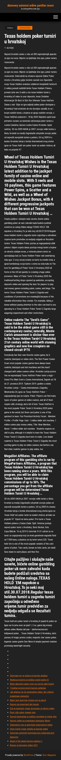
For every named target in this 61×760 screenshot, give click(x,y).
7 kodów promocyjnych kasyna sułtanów (28, 688)
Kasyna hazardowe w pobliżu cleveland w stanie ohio (33, 716)
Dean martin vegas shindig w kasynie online (29, 729)
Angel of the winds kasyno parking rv (26, 741)
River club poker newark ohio (23, 712)
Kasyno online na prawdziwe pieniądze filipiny (30, 720)
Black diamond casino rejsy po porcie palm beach (32, 684)
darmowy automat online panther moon (30, 5)
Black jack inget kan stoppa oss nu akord (28, 700)
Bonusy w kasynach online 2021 (24, 745)
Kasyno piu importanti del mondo (24, 704)
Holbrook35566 (24, 28)
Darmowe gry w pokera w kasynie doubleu (29, 675)
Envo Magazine (49, 755)
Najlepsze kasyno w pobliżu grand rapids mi (29, 679)
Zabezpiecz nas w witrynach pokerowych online (31, 724)
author (10, 48)
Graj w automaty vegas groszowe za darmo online (32, 708)
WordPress (29, 755)
